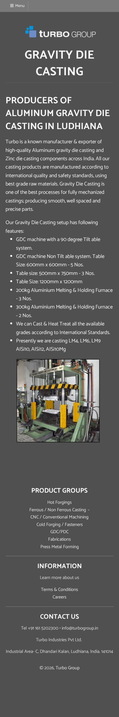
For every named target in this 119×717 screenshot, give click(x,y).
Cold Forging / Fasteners (60, 524)
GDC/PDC (59, 532)
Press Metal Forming (59, 547)
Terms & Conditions (59, 589)
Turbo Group (68, 668)
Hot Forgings (59, 502)
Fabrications (59, 539)
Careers (59, 597)
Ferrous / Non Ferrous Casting (57, 510)
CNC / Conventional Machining (59, 517)
